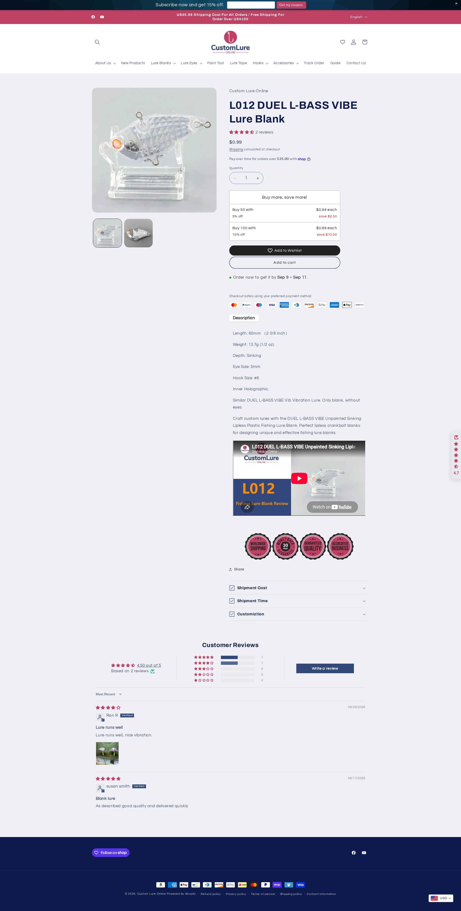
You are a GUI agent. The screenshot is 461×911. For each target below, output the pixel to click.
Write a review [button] (325, 668)
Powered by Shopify (181, 894)
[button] (97, 42)
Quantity (236, 168)
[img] (108, 708)
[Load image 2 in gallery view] (138, 233)
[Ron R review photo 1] (107, 753)
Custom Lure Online (151, 894)
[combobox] (441, 898)
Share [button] (239, 569)
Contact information (321, 894)
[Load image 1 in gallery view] (107, 233)
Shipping (236, 149)
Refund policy (211, 894)
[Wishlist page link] (342, 42)
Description (244, 318)
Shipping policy (291, 894)
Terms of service (263, 894)
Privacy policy (236, 894)
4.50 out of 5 (149, 665)
